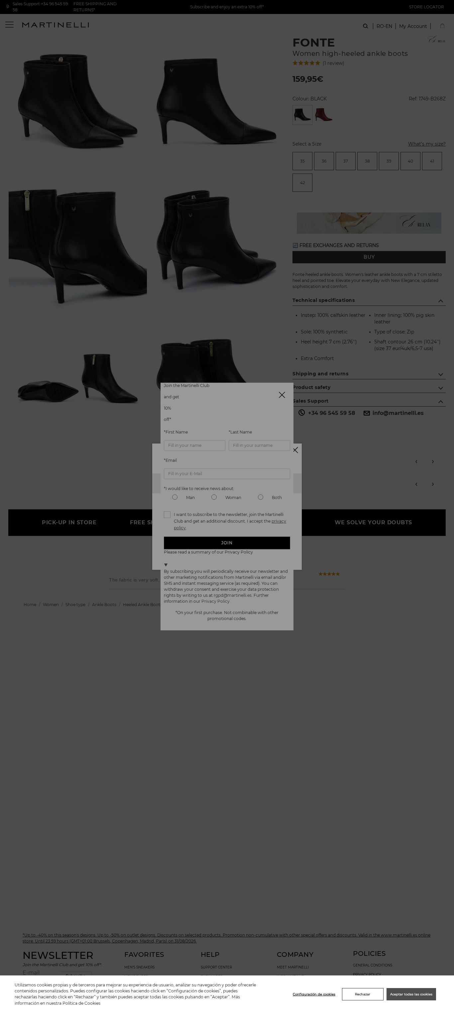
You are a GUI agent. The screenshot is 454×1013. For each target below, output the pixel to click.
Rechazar (362, 994)
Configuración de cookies (314, 994)
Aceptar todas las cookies (411, 994)
